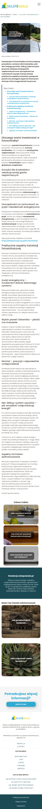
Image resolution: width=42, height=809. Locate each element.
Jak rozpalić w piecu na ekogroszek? (20, 779)
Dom (15, 14)
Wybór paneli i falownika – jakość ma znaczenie (22, 117)
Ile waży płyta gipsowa (20, 782)
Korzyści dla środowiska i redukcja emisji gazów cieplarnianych (21, 98)
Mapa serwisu (21, 801)
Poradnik (21, 765)
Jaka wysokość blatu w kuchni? (21, 514)
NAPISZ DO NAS (20, 704)
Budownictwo (21, 756)
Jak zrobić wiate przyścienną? (21, 785)
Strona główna (6, 14)
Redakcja (21, 743)
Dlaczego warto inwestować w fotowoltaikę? (20, 92)
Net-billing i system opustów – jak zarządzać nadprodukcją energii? (21, 127)
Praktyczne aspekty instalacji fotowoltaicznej (20, 107)
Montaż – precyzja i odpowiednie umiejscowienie (20, 122)
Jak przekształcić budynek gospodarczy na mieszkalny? (21, 621)
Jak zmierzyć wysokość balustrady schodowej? (21, 535)
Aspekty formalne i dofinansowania (23, 131)
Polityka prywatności (21, 797)
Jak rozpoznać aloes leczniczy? (21, 659)
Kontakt (21, 746)
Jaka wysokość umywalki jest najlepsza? (21, 556)
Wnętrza (21, 768)
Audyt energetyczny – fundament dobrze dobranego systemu (21, 112)
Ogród (21, 762)
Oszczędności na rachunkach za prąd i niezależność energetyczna (22, 102)
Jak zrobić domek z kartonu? (21, 788)
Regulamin (21, 806)
